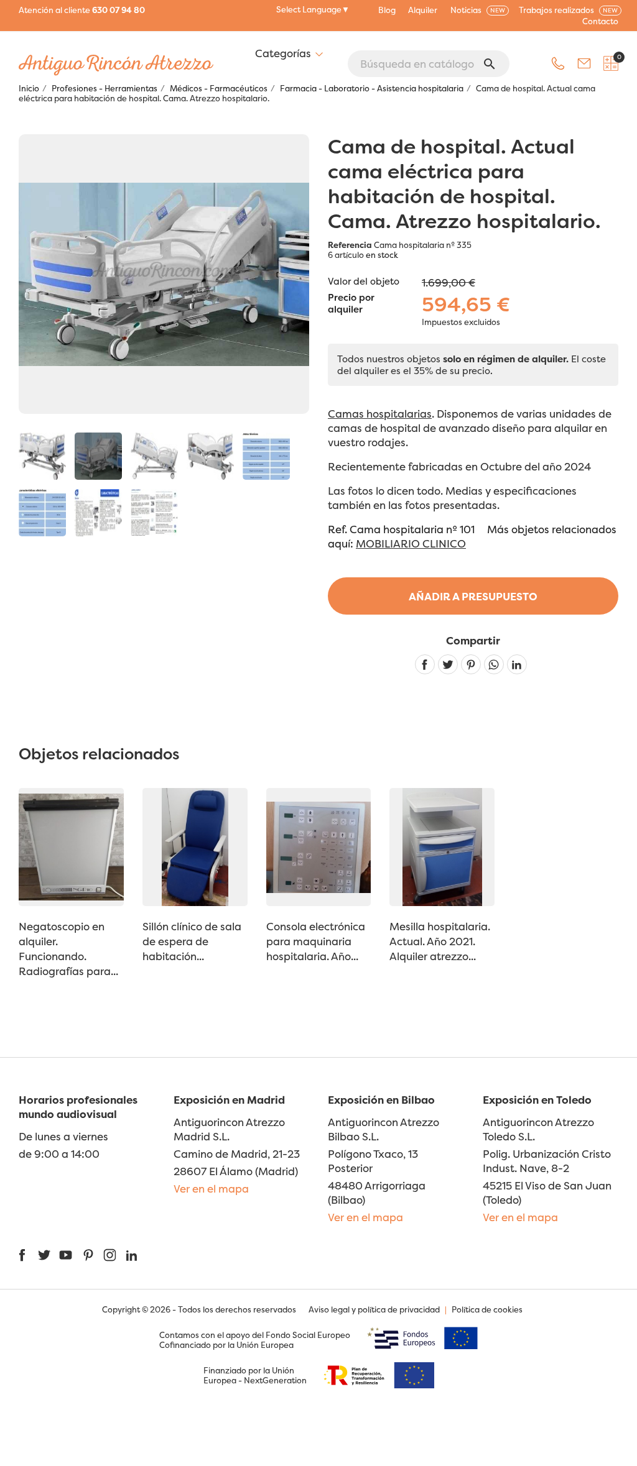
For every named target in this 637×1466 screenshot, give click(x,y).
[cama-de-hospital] (98, 456)
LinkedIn (131, 1255)
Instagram (109, 1255)
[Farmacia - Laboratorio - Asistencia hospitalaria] (42, 456)
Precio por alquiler (351, 304)
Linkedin (517, 664)
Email (584, 63)
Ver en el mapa (211, 1188)
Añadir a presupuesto (473, 596)
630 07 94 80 (118, 10)
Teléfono (558, 63)
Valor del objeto (363, 281)
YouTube (65, 1255)
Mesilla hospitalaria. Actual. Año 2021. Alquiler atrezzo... (439, 941)
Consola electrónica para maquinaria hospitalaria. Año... (315, 941)
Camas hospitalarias (380, 413)
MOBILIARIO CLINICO (411, 543)
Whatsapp (494, 664)
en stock (382, 255)
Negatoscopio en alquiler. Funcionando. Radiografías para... (68, 948)
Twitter (43, 1255)
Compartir (425, 664)
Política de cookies (487, 1309)
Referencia (350, 245)
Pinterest (471, 664)
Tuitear (448, 664)
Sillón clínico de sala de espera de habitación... (191, 941)
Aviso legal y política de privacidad (374, 1309)
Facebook (22, 1255)
